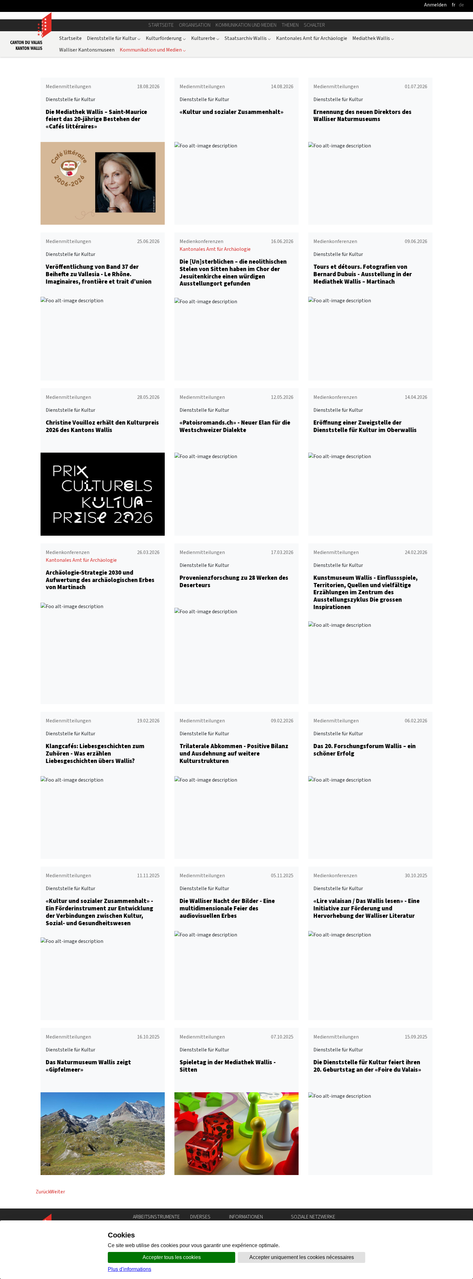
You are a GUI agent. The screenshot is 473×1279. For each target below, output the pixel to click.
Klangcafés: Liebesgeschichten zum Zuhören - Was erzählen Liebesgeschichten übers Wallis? (95, 753)
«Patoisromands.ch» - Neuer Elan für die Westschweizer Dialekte (235, 426)
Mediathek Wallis (373, 38)
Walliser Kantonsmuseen (87, 49)
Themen (290, 25)
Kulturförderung (166, 38)
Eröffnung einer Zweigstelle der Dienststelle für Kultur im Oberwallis (365, 426)
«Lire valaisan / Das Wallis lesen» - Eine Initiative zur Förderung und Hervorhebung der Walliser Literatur (366, 908)
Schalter (314, 25)
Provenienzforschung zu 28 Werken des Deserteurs (234, 581)
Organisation (194, 25)
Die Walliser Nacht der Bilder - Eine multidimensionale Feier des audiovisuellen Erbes (227, 908)
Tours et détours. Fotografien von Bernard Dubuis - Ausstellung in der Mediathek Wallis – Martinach (362, 274)
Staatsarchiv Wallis (248, 38)
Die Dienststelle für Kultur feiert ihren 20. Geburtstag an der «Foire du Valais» (367, 1066)
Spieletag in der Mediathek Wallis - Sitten (228, 1066)
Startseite (161, 25)
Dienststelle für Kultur (114, 38)
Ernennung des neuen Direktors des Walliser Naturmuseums (362, 115)
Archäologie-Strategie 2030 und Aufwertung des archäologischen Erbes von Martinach (100, 580)
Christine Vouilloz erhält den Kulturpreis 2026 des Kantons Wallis (102, 426)
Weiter (57, 1191)
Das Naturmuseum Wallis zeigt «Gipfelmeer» (88, 1066)
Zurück (43, 1191)
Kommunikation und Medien (246, 25)
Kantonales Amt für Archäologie (311, 38)
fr (453, 4)
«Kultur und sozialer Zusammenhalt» (231, 112)
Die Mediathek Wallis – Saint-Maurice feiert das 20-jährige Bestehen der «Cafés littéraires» (96, 119)
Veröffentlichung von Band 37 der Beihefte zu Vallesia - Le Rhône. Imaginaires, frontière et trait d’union (99, 274)
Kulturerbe (205, 38)
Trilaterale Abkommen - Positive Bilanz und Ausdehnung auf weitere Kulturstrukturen (234, 753)
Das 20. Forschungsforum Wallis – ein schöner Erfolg (364, 749)
